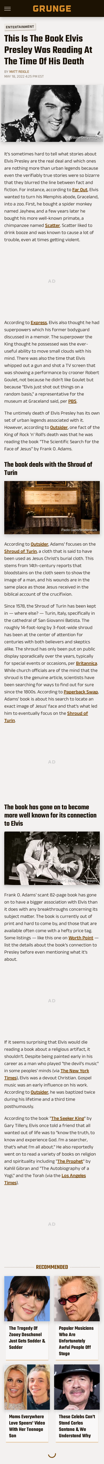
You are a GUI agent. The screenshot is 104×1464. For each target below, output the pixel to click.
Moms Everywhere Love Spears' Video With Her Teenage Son (27, 1426)
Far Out (79, 189)
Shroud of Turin (20, 551)
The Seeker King (67, 1118)
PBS (72, 401)
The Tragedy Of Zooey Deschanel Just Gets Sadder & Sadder (27, 1337)
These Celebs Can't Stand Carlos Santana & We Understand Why (77, 1426)
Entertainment (20, 26)
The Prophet (70, 1161)
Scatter (52, 225)
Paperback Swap (81, 691)
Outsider (59, 427)
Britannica (86, 663)
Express (39, 322)
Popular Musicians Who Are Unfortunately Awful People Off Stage (76, 1341)
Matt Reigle (19, 71)
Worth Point (81, 937)
